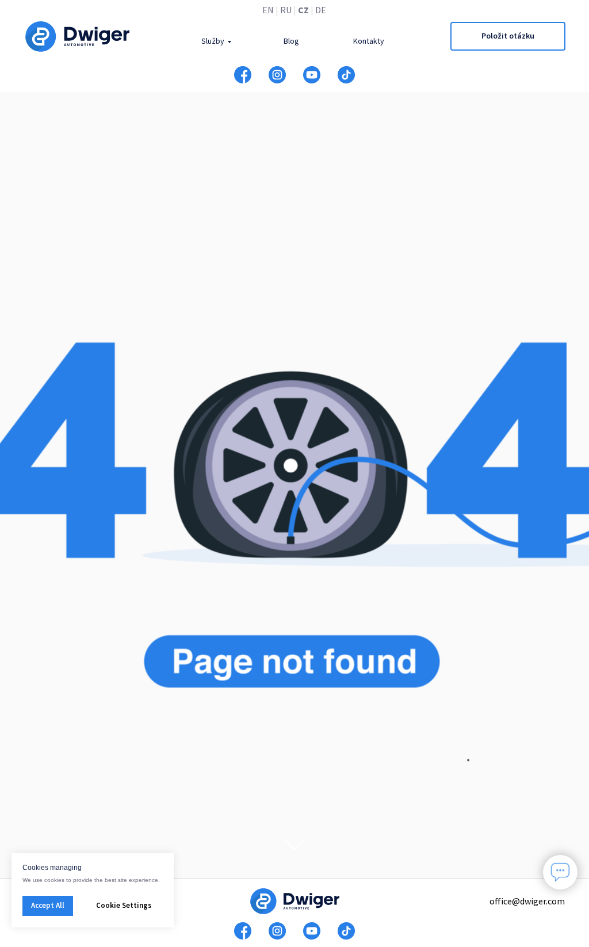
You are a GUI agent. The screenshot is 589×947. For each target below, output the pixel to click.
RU (286, 10)
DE (320, 10)
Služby (212, 41)
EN (268, 10)
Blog (291, 41)
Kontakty (368, 41)
